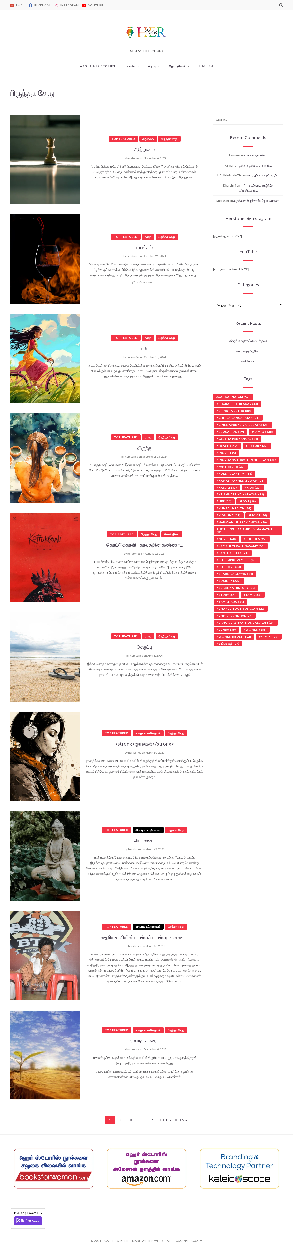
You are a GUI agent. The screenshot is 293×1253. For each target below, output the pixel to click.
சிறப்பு (152, 66)
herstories (132, 158)
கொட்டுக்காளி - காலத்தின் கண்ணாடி (144, 545)
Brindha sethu (235, 410)
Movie (258, 515)
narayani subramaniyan (243, 522)
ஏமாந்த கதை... (144, 1040)
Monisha (230, 515)
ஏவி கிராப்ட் (248, 361)
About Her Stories (97, 66)
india (227, 452)
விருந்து (144, 448)
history (257, 445)
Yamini (270, 636)
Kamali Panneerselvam (241, 480)
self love (230, 566)
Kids (254, 487)
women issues (235, 636)
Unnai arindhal (236, 615)
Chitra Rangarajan (239, 417)
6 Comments (145, 282)
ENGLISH (206, 66)
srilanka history (237, 587)
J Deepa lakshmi (235, 473)
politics (256, 539)
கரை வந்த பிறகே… (255, 155)
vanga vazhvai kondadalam (247, 622)
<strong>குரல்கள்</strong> (144, 744)
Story (227, 594)
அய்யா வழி (229, 643)
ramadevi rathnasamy (242, 546)
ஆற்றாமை (144, 149)
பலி (144, 348)
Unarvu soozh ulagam (242, 608)
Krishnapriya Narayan (241, 494)
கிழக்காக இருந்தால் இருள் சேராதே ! (257, 200)
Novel (227, 539)
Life (225, 501)
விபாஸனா (144, 840)
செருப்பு (144, 647)
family (263, 431)
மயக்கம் (144, 247)
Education (231, 431)
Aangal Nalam (234, 397)
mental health (235, 508)
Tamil (253, 594)
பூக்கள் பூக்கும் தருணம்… (255, 165)
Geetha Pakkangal (238, 438)
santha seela (234, 553)
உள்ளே (131, 66)
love (248, 501)
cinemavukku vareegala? (244, 424)
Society (230, 580)
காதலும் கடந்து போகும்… (263, 175)
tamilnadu (231, 601)
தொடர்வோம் (177, 66)
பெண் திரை (171, 534)
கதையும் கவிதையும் (148, 733)
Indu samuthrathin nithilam (247, 459)
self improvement (238, 560)
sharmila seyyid (236, 573)
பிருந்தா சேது (169, 138)
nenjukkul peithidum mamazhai (245, 531)
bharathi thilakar (238, 404)
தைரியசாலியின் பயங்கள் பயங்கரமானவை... (145, 937)
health (228, 445)
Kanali (228, 487)
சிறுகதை (148, 138)
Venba (227, 629)
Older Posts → (174, 1120)
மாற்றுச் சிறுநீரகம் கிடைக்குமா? (248, 341)
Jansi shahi (232, 466)
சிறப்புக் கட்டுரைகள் (148, 830)
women (256, 629)
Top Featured (123, 138)
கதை (148, 236)
